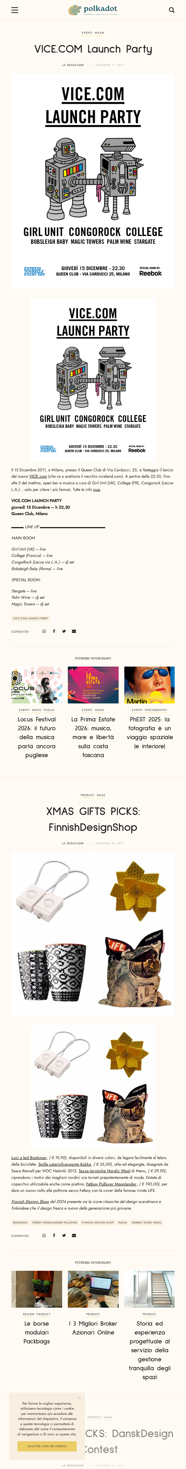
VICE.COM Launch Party (30, 618)
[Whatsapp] (44, 631)
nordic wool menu (147, 1222)
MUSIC (37, 710)
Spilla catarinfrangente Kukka (64, 1164)
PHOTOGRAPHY (156, 710)
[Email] (74, 631)
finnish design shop (98, 1222)
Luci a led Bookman (28, 1158)
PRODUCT (88, 795)
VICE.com (38, 476)
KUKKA (122, 1222)
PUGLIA (49, 710)
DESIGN (28, 1314)
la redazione (73, 65)
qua (96, 489)
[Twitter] (64, 631)
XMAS (101, 795)
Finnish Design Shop (30, 1202)
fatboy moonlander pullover (54, 1222)
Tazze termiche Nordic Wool (104, 1171)
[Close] (79, 1398)
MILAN (99, 33)
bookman (20, 1222)
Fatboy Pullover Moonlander (111, 1184)
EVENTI (87, 33)
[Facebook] (54, 631)
